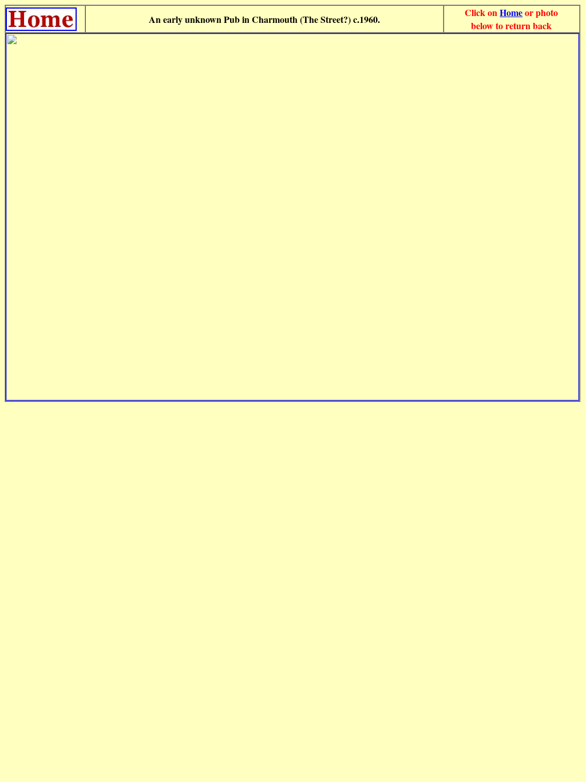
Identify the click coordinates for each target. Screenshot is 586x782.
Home (511, 12)
